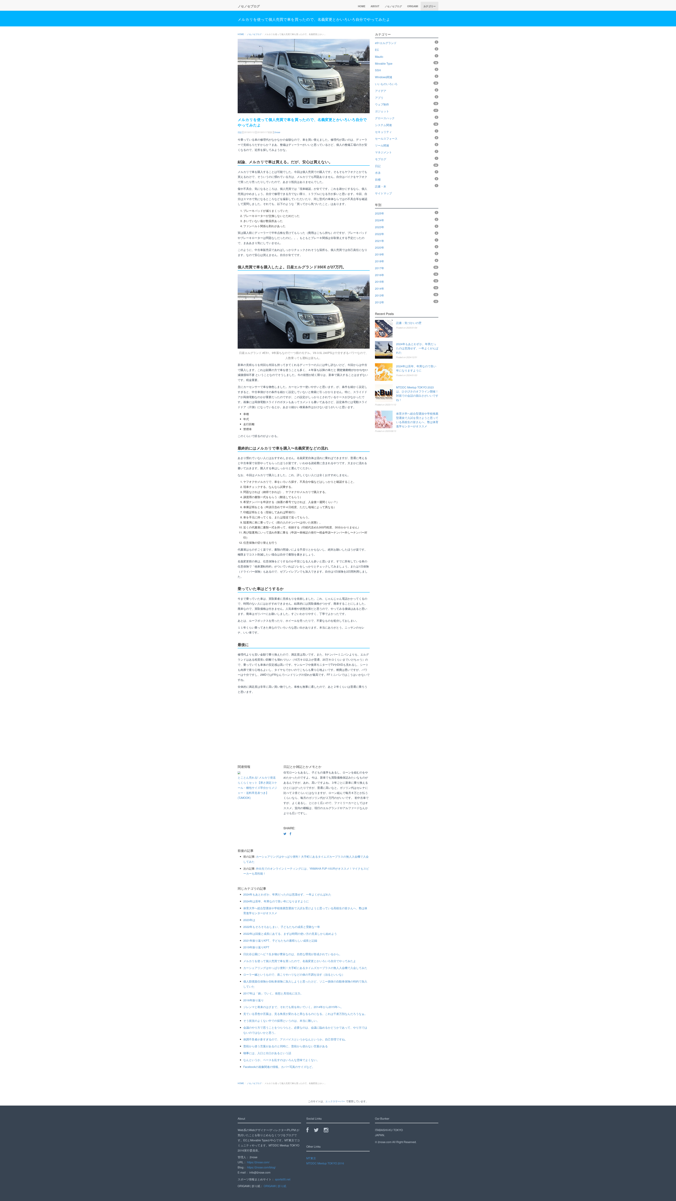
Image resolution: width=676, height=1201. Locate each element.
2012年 (379, 302)
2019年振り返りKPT (256, 947)
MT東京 (311, 1158)
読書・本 (380, 186)
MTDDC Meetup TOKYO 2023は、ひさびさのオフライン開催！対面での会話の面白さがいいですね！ (417, 393)
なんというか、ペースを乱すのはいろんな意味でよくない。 (281, 1060)
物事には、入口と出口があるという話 (267, 1053)
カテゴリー (429, 6)
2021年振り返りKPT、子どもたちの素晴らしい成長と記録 (280, 940)
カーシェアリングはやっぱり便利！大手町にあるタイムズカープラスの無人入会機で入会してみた (305, 968)
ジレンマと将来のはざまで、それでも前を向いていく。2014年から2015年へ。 (293, 1007)
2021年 (379, 241)
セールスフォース (386, 138)
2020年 (379, 247)
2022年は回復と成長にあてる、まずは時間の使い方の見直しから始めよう (290, 934)
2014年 (379, 288)
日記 (240, 132)
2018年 (379, 261)
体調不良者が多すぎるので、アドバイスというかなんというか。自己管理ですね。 (295, 1039)
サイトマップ (383, 193)
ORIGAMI (412, 6)
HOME (361, 6)
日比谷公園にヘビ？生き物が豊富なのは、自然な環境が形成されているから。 (292, 954)
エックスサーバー (335, 1101)
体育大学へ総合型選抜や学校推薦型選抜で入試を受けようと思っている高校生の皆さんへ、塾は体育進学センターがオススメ (417, 419)
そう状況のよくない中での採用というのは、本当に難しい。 (281, 1021)
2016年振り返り (253, 1000)
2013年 (379, 295)
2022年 (379, 234)
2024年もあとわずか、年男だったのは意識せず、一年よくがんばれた (287, 894)
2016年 (379, 275)
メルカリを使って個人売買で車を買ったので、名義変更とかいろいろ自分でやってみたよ (314, 19)
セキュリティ (383, 132)
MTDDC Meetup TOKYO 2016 (325, 1163)
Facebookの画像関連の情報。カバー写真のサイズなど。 (279, 1067)
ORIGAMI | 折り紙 (275, 1186)
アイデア (380, 91)
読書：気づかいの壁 (408, 323)
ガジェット (382, 111)
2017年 (379, 268)
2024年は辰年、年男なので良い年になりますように (276, 901)
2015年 (379, 282)
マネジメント (383, 152)
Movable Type (383, 63)
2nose (277, 132)
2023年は (249, 920)
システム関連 (383, 125)
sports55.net (282, 1179)
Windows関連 (383, 77)
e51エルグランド (386, 43)
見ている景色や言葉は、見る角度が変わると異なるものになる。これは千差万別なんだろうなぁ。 (305, 1014)
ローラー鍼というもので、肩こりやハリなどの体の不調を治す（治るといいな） (294, 974)
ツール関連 (382, 145)
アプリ (379, 98)
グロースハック (385, 118)
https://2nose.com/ (258, 1162)
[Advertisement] (343, 729)
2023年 (379, 227)
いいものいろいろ (386, 84)
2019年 (379, 254)
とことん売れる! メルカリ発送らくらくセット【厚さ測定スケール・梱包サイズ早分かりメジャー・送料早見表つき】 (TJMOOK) (257, 787)
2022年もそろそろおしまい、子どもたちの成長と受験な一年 (281, 927)
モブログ (380, 159)
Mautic (379, 57)
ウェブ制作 (382, 104)
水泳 (378, 173)
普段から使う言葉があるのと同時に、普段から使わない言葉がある (285, 1046)
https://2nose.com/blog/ (261, 1167)
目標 (378, 179)
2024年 (379, 220)
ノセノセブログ (249, 6)
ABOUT (375, 6)
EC (377, 50)
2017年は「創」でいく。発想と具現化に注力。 (273, 993)
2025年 (379, 213)
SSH (378, 70)
